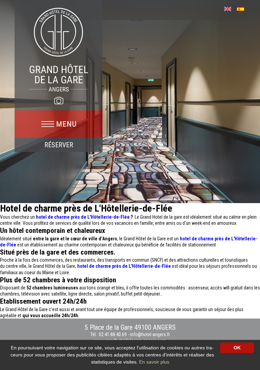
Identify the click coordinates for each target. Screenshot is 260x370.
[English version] (230, 8)
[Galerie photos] (59, 100)
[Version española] (243, 8)
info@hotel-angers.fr (150, 334)
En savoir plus (154, 362)
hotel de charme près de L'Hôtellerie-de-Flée (83, 217)
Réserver (58, 145)
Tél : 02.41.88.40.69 (109, 334)
